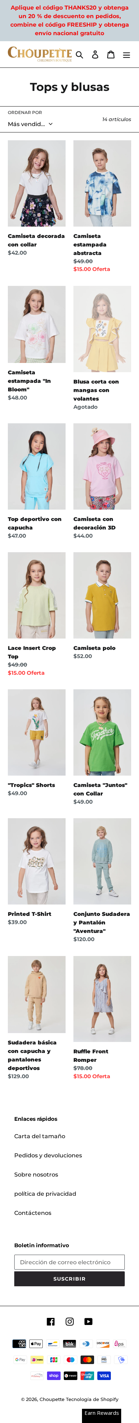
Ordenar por (25, 112)
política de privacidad (45, 1193)
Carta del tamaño (39, 1136)
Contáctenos (32, 1213)
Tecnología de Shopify (92, 1399)
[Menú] (126, 54)
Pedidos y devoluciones (48, 1155)
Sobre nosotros (36, 1174)
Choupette (52, 1399)
